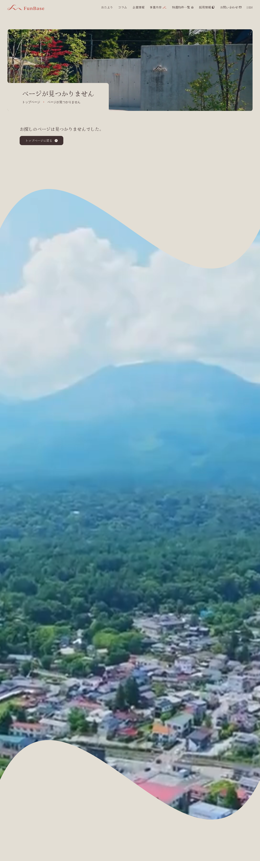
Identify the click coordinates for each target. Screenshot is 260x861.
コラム (122, 7)
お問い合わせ (229, 7)
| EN (250, 7)
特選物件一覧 (181, 7)
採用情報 (205, 7)
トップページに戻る (38, 140)
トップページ (31, 102)
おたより (107, 7)
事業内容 (156, 7)
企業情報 (138, 7)
